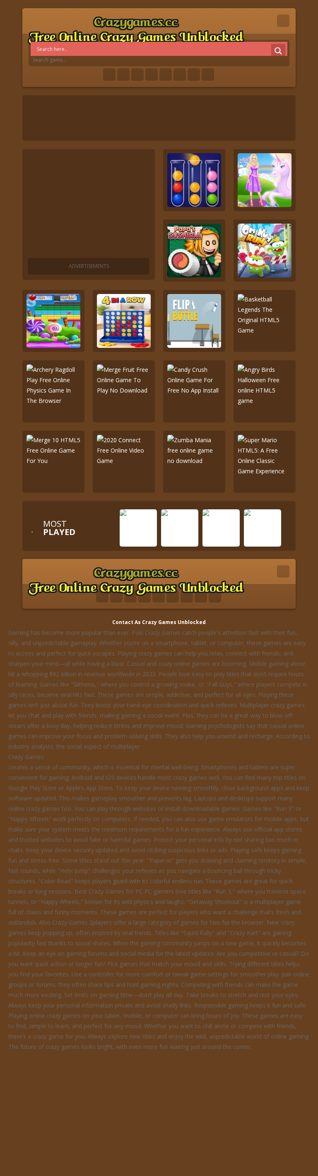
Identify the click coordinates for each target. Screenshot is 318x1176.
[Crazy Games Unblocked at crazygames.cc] (136, 28)
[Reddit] (165, 74)
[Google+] (137, 74)
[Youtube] (151, 74)
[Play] (138, 540)
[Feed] (194, 74)
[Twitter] (123, 74)
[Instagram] (179, 74)
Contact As (126, 622)
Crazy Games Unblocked (174, 622)
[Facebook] (109, 74)
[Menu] (283, 20)
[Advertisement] (88, 205)
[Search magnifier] (278, 51)
